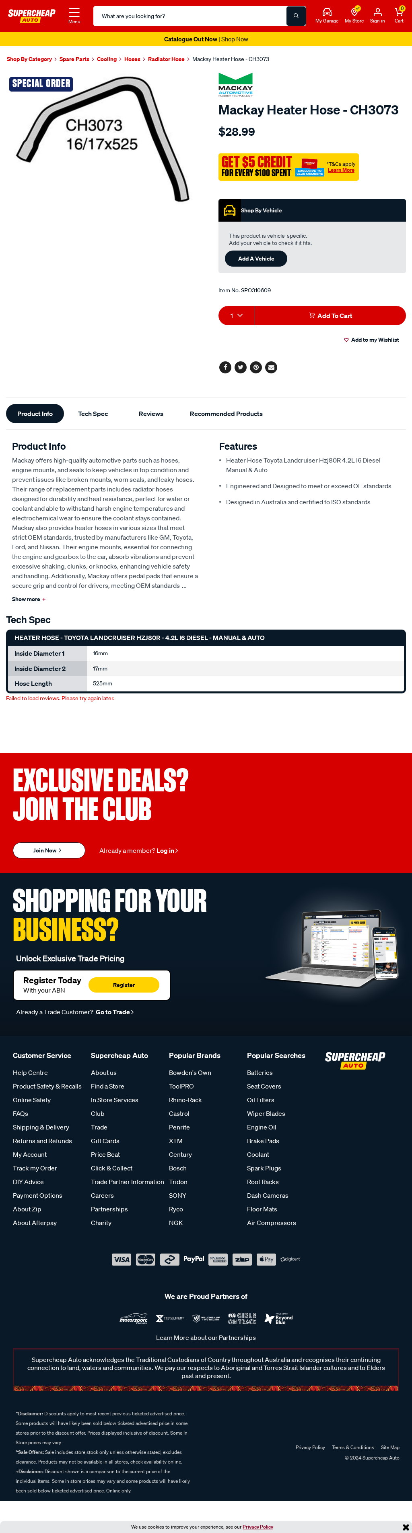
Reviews (151, 414)
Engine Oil (261, 1127)
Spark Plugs (264, 1168)
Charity (101, 1223)
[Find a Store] (354, 12)
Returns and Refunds (42, 1141)
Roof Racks (263, 1182)
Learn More (341, 169)
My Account (30, 1154)
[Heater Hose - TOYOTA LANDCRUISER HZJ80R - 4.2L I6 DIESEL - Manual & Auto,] (103, 139)
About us (104, 1072)
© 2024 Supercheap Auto (372, 1457)
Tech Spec (93, 414)
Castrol (179, 1113)
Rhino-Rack (185, 1100)
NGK (176, 1223)
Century (180, 1154)
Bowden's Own (190, 1072)
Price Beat (105, 1154)
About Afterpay (35, 1223)
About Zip (27, 1209)
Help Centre (30, 1072)
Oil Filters (260, 1100)
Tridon (178, 1182)
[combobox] (236, 315)
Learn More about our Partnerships (206, 1337)
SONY (177, 1195)
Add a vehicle (256, 258)
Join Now (45, 850)
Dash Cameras (267, 1195)
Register (124, 985)
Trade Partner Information (127, 1182)
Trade (99, 1127)
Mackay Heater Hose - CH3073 (230, 59)
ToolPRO (181, 1086)
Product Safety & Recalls (47, 1086)
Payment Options (37, 1195)
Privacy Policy (258, 1526)
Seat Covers (264, 1086)
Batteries (260, 1072)
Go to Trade (112, 1012)
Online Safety (32, 1100)
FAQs (20, 1113)
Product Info (35, 414)
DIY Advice (28, 1182)
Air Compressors (271, 1223)
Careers (102, 1195)
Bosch (178, 1168)
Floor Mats (262, 1209)
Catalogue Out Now (206, 39)
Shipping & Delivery (41, 1127)
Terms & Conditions (353, 1447)
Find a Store (107, 1086)
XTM (176, 1141)
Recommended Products (226, 414)
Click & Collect (111, 1168)
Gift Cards (105, 1141)
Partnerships (109, 1209)
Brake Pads (263, 1141)
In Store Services (114, 1100)
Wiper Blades (266, 1113)
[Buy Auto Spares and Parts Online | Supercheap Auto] (32, 15)
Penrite (179, 1127)
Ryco (176, 1209)
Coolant (258, 1154)
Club (98, 1113)
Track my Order (35, 1168)
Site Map (390, 1447)
